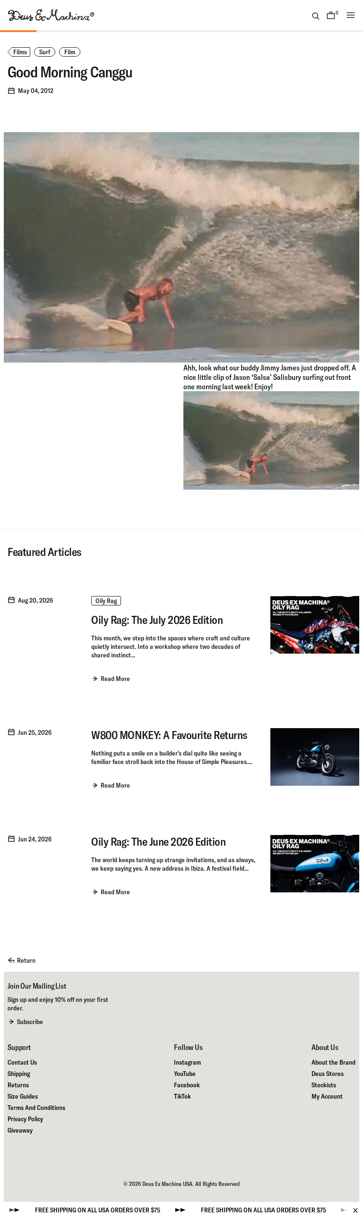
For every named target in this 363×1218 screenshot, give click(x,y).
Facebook (187, 1085)
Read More (115, 678)
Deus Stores (327, 1073)
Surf (44, 52)
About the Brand (333, 1062)
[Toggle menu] (350, 15)
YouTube (185, 1073)
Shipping (19, 1073)
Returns (18, 1085)
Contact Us (22, 1062)
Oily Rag (106, 600)
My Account (327, 1096)
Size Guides (23, 1096)
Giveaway (20, 1130)
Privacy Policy (25, 1119)
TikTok (182, 1096)
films (20, 52)
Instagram (187, 1062)
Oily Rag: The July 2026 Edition (157, 620)
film (69, 52)
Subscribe (30, 1021)
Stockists (323, 1085)
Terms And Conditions (36, 1107)
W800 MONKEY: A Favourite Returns (169, 735)
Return (26, 960)
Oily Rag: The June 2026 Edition (158, 841)
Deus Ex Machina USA (167, 1183)
